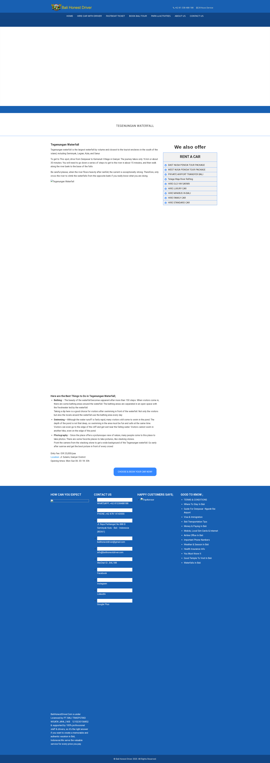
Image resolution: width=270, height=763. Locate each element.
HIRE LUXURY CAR (177, 188)
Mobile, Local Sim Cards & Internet (201, 530)
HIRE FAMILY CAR (177, 197)
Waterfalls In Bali (192, 562)
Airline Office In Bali (193, 535)
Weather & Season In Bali (196, 544)
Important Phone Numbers (197, 540)
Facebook (102, 573)
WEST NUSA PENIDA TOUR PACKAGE (186, 169)
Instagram (102, 583)
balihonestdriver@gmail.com (111, 542)
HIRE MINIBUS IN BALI (179, 193)
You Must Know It (192, 553)
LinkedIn (101, 594)
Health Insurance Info (194, 549)
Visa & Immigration (193, 517)
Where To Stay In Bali (194, 504)
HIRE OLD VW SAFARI (179, 183)
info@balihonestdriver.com (110, 552)
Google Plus (103, 604)
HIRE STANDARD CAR (179, 202)
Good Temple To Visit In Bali (198, 558)
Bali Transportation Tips (195, 521)
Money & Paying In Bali (195, 526)
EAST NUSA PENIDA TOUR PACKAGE (186, 165)
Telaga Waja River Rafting (180, 179)
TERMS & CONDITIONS (195, 499)
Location (55, 457)
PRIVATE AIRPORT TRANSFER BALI (185, 174)
